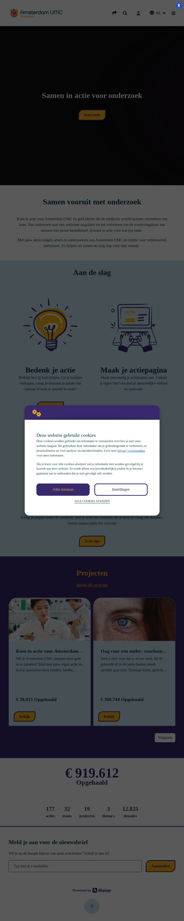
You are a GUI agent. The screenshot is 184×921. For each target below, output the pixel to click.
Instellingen (121, 489)
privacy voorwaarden (131, 450)
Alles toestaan (63, 489)
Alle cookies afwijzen (92, 501)
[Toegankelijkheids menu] (179, 5)
